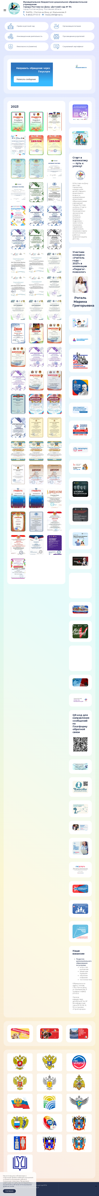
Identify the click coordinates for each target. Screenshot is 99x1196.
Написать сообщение (26, 79)
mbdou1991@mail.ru (54, 15)
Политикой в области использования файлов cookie (17, 1185)
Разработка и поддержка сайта (70, 1185)
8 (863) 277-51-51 (33, 15)
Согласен (9, 1191)
